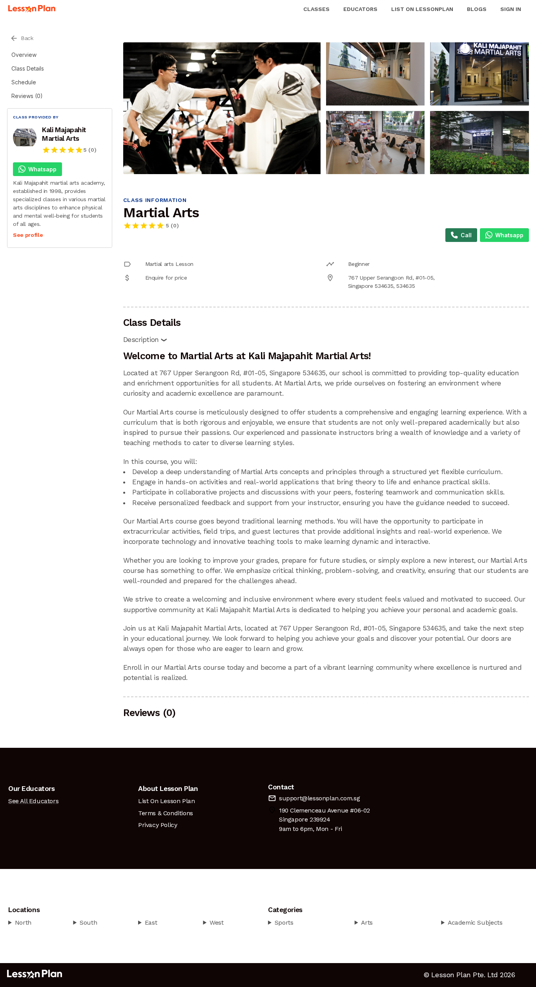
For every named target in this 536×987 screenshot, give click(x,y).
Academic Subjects (475, 922)
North (23, 922)
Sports (284, 922)
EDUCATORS (360, 9)
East (151, 922)
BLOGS (477, 9)
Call (466, 235)
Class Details (27, 68)
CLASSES (316, 9)
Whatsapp (42, 169)
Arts (366, 922)
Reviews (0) (27, 96)
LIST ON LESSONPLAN (422, 9)
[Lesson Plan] (31, 9)
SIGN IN (510, 9)
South (88, 922)
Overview (23, 54)
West (216, 922)
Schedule (23, 82)
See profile (28, 235)
